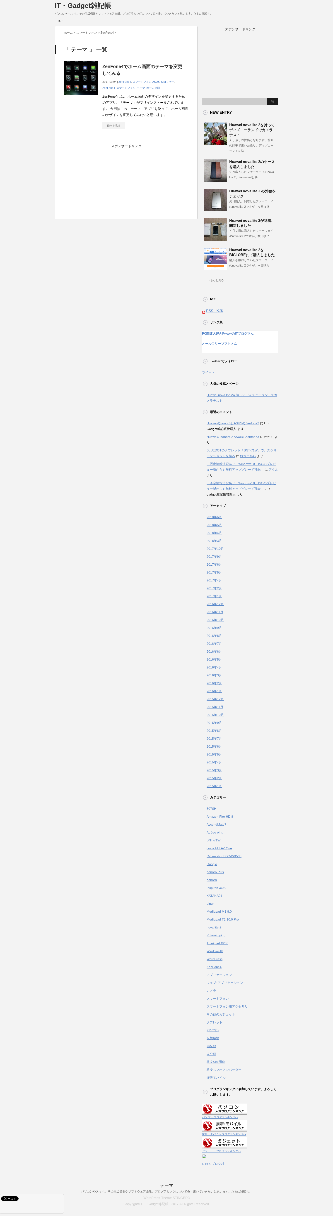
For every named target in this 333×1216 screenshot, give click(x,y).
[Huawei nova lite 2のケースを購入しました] (215, 180)
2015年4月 (214, 762)
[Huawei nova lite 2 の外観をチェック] (215, 209)
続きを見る (114, 125)
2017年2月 (214, 588)
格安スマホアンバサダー (224, 1070)
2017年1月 (214, 596)
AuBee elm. (215, 832)
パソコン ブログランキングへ (220, 1117)
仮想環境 (213, 1038)
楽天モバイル (216, 1077)
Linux (210, 903)
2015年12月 (215, 699)
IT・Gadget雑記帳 (83, 5)
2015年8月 (214, 730)
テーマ (141, 88)
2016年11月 (215, 612)
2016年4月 (214, 667)
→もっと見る (216, 280)
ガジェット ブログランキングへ (221, 1151)
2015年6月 (214, 746)
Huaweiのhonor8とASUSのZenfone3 (233, 423)
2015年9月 (214, 723)
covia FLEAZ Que (219, 848)
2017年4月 (214, 580)
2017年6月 (214, 564)
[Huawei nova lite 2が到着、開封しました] (215, 239)
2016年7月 (214, 643)
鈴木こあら (248, 456)
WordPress (214, 959)
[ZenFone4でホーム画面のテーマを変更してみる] (81, 97)
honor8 (212, 880)
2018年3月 (214, 541)
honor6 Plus (215, 872)
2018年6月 (214, 517)
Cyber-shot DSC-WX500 (224, 856)
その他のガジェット (221, 1014)
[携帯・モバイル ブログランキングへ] (224, 1128)
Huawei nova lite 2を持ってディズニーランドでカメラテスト (252, 130)
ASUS (156, 81)
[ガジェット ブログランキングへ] (224, 1145)
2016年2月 (214, 683)
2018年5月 (214, 525)
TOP (60, 21)
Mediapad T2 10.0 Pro (223, 919)
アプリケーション (219, 975)
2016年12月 (215, 604)
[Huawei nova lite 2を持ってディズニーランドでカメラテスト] (215, 143)
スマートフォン (142, 81)
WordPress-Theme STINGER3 (166, 1198)
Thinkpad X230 (217, 943)
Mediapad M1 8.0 (219, 911)
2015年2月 (214, 778)
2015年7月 (214, 738)
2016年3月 (214, 675)
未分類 (211, 1054)
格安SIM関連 (216, 1062)
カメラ (211, 990)
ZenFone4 (124, 81)
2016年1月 (214, 691)
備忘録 (211, 1046)
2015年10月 (215, 715)
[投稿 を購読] (203, 311)
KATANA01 (214, 895)
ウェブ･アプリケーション (225, 983)
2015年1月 (214, 786)
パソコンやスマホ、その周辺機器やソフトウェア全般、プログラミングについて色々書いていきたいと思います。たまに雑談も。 (166, 1191)
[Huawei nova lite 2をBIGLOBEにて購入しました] (215, 268)
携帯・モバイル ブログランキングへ (224, 1134)
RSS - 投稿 (214, 311)
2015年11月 (215, 707)
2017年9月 (214, 556)
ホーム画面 (153, 88)
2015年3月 (214, 770)
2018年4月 (214, 533)
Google (212, 864)
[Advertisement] (126, 177)
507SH (211, 808)
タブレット (214, 1022)
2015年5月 (214, 754)
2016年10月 (215, 620)
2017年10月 (215, 548)
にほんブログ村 (213, 1164)
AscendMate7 (216, 824)
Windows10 (215, 951)
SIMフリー (167, 81)
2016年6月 (214, 651)
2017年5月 (214, 572)
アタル (273, 469)
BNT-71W (213, 840)
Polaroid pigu (216, 935)
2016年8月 (214, 636)
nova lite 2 (214, 927)
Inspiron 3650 (216, 888)
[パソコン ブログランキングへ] (224, 1111)
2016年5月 (214, 659)
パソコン (213, 1030)
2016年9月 (214, 628)
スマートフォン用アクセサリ (227, 1006)
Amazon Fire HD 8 (220, 816)
